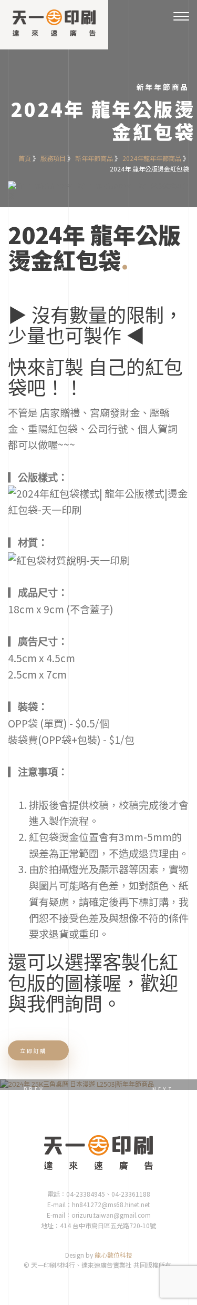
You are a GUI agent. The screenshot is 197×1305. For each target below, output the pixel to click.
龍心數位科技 (113, 1254)
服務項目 (53, 158)
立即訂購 (34, 1051)
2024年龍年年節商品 (151, 158)
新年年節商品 (94, 158)
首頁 (24, 158)
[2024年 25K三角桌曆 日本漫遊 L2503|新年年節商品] (98, 1084)
